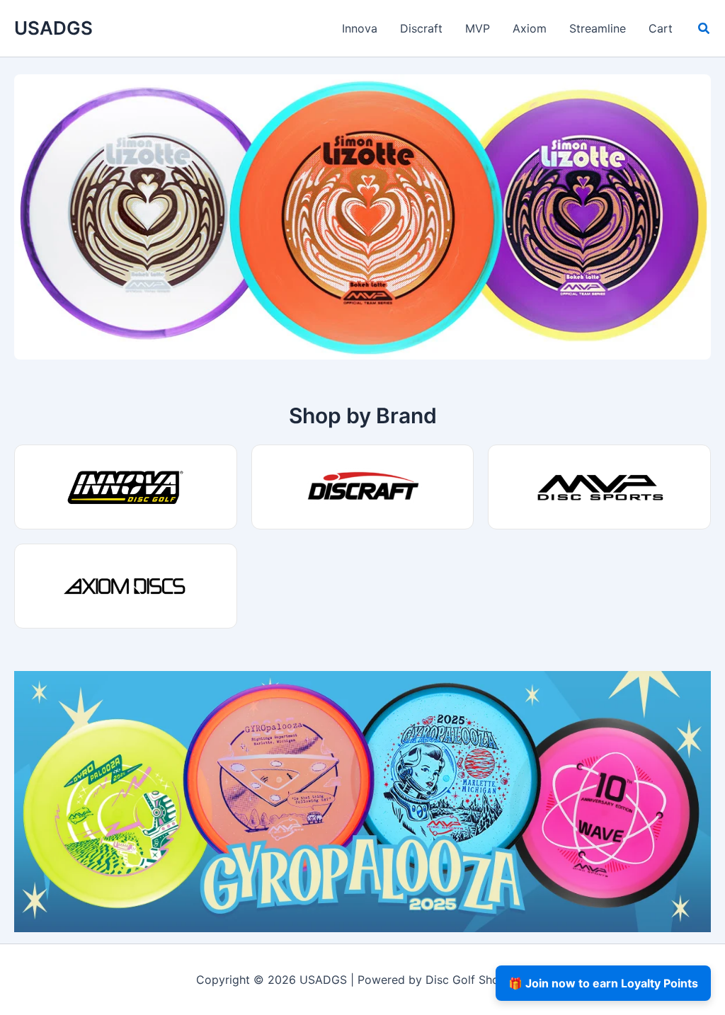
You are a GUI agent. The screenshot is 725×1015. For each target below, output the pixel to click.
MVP (477, 28)
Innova (359, 28)
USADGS (53, 28)
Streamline (597, 28)
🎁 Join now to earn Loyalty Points (603, 983)
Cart (661, 28)
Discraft (421, 28)
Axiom (530, 28)
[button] (704, 30)
